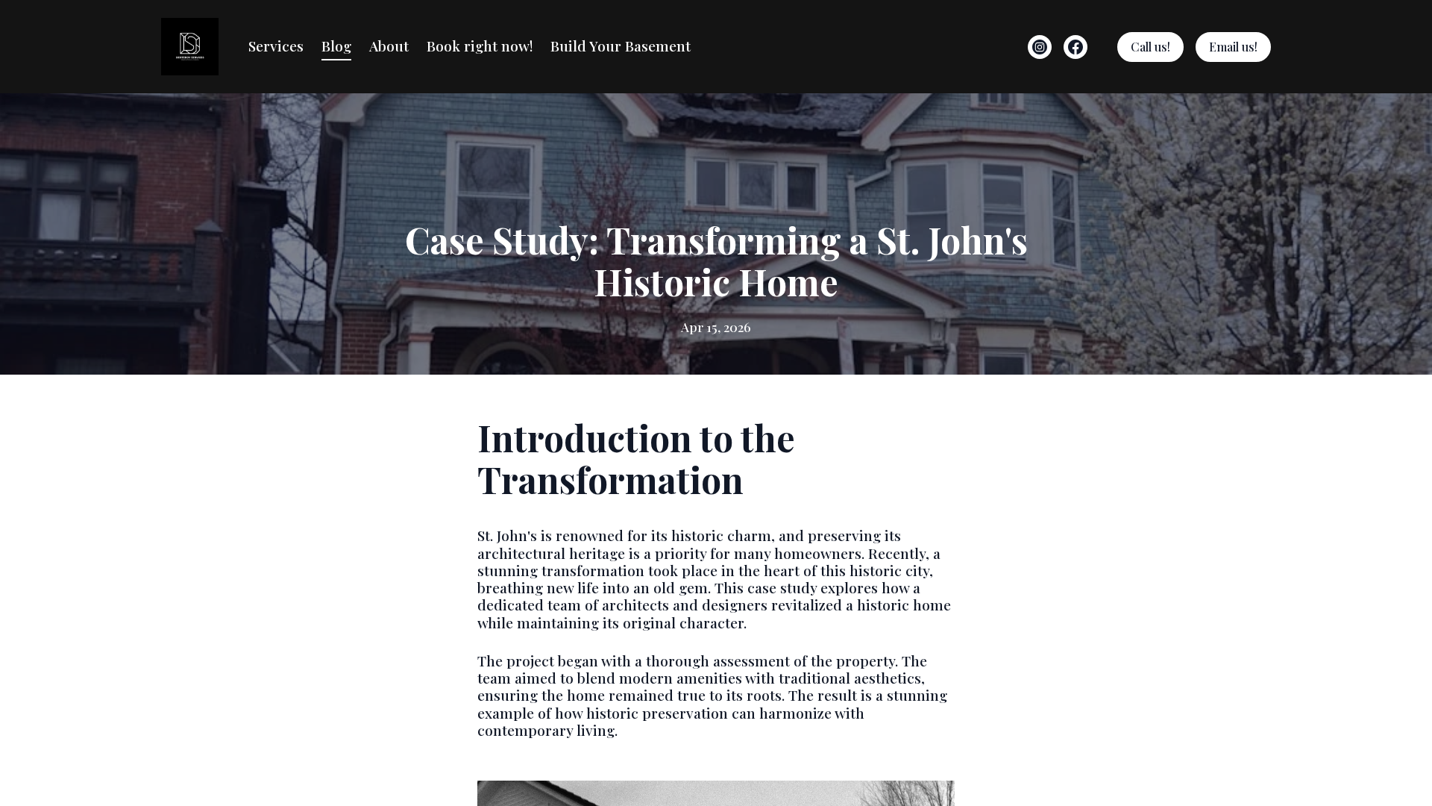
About (389, 45)
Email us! (1233, 46)
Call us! (1150, 46)
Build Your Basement (620, 45)
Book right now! (480, 45)
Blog (336, 45)
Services (276, 45)
